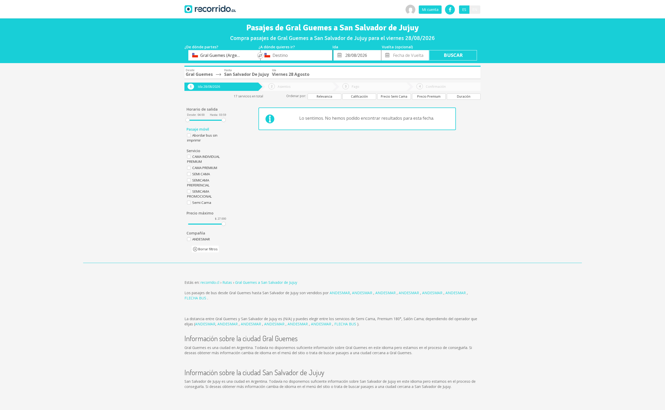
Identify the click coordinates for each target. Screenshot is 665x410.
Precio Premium (429, 96)
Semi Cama (201, 202)
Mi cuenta (430, 9)
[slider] (187, 120)
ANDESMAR (340, 292)
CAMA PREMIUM (204, 167)
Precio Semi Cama (394, 96)
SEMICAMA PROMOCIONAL (199, 194)
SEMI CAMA (201, 174)
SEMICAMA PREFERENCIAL (198, 182)
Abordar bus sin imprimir (202, 138)
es (464, 9)
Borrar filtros (207, 249)
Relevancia (324, 96)
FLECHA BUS (195, 297)
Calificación (359, 96)
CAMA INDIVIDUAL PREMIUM (203, 159)
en (474, 9)
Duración (463, 96)
